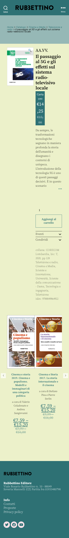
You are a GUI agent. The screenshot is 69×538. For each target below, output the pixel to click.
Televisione (42, 294)
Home (10, 27)
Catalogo (21, 27)
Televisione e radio (47, 262)
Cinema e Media (37, 27)
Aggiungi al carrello (49, 221)
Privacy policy (13, 512)
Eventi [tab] (40, 234)
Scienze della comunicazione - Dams (48, 282)
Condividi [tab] (42, 239)
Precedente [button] (3, 375)
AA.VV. (42, 50)
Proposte (10, 508)
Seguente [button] (65, 375)
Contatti (9, 504)
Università (42, 278)
